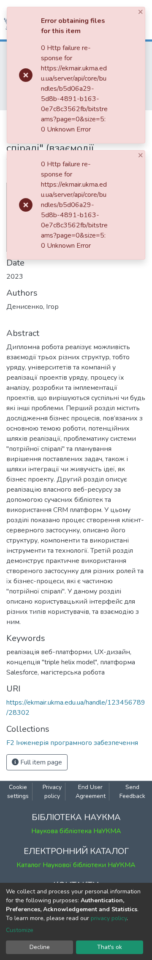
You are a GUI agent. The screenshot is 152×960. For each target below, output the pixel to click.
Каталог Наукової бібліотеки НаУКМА (76, 865)
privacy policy (109, 918)
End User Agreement (91, 791)
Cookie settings (18, 791)
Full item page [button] (40, 762)
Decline (40, 947)
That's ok (109, 947)
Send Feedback (132, 791)
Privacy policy (52, 791)
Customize (19, 930)
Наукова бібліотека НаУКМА (76, 831)
